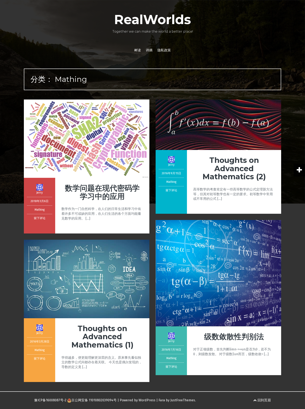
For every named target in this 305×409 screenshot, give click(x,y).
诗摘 (149, 50)
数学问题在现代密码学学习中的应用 (102, 192)
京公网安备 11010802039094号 (94, 400)
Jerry (39, 192)
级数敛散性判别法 (234, 336)
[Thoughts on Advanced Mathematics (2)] (218, 125)
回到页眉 (264, 400)
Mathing (39, 209)
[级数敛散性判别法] (218, 273)
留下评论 (39, 218)
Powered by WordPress (137, 400)
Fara (162, 400)
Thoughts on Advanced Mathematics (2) (234, 168)
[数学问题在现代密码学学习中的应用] (86, 138)
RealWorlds (152, 19)
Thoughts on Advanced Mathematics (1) (102, 336)
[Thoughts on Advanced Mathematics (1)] (86, 279)
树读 (137, 50)
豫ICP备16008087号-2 (50, 400)
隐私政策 (164, 50)
